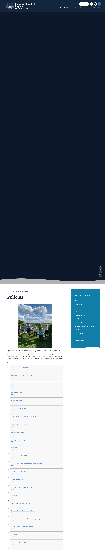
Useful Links (84, 4)
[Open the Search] (99, 4)
